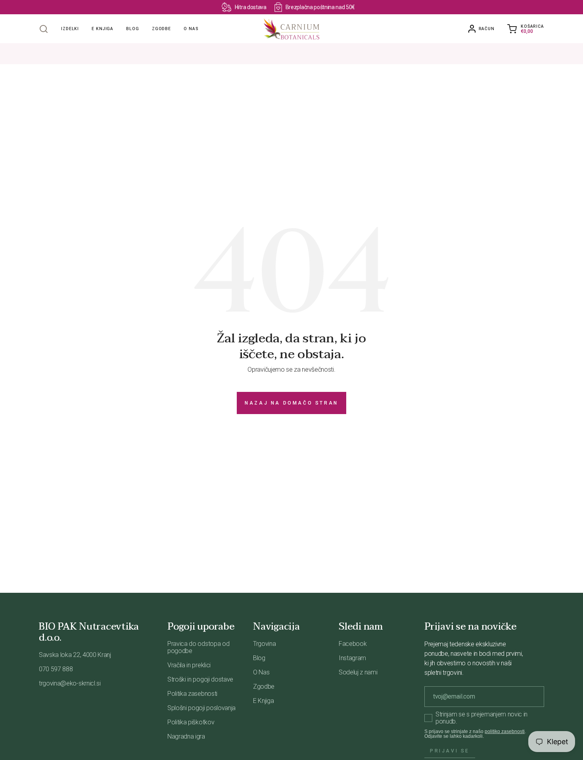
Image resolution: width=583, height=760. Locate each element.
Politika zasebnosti (192, 693)
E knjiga (102, 28)
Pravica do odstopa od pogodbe (198, 647)
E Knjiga (263, 701)
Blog (132, 28)
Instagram (352, 658)
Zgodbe (161, 28)
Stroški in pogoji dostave (200, 679)
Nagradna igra (186, 736)
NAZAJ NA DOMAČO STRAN (291, 403)
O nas (191, 28)
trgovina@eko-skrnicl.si (70, 683)
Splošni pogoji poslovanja (201, 708)
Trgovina (264, 643)
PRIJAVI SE (450, 751)
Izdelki (70, 28)
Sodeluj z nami (358, 672)
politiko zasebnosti (505, 731)
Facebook (352, 643)
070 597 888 (56, 669)
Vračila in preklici (189, 665)
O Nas (261, 672)
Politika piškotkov (190, 722)
